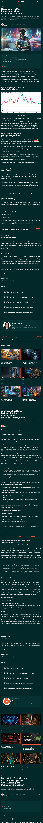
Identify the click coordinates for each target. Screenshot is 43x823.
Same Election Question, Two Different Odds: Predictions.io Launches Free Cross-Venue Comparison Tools (29, 748)
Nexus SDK (22, 603)
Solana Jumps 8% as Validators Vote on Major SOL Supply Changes (29, 400)
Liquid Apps (24, 605)
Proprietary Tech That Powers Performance (11, 61)
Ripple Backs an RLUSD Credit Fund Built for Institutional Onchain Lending (29, 381)
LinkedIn (6, 280)
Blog (23, 628)
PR (1, 408)
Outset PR (3, 79)
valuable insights (25, 204)
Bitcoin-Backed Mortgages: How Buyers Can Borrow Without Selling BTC (19, 312)
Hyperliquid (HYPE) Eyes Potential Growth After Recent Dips (12, 57)
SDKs (20, 536)
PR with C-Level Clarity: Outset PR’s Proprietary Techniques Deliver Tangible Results (16, 59)
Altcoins (2, 6)
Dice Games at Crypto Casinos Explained (9, 766)
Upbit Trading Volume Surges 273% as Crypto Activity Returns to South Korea (20, 302)
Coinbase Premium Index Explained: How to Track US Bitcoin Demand (18, 307)
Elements (33, 536)
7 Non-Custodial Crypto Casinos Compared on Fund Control (7, 728)
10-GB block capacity (32, 552)
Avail (2, 444)
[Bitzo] (21, 2)
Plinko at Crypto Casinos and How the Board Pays (27, 767)
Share (39, 24)
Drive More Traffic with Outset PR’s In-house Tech (21, 193)
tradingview (22, 115)
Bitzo (5, 426)
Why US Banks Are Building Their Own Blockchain (15, 292)
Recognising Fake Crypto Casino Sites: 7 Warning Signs (7, 747)
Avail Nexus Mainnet (35, 445)
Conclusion (5, 66)
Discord (19, 628)
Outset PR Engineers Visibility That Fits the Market (12, 64)
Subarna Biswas (6, 25)
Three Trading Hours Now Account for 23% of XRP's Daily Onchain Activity (19, 297)
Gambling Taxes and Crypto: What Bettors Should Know (27, 728)
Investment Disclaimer (5, 273)
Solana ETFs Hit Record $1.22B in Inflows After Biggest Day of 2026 (7, 400)
